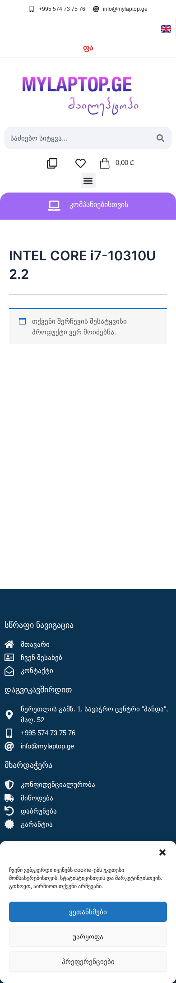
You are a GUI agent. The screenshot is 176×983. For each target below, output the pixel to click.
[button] (162, 852)
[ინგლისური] (166, 28)
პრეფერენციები (88, 961)
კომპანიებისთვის (98, 204)
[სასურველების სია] (83, 163)
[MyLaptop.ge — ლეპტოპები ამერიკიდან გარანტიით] (88, 89)
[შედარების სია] (54, 163)
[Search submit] (160, 138)
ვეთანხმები (88, 912)
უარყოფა (88, 936)
